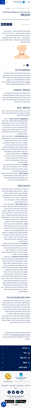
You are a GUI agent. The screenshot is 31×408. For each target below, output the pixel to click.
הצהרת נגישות (12, 385)
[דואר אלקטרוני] (11, 24)
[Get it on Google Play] (20, 401)
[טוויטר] (13, 392)
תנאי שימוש (27, 385)
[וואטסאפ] (8, 24)
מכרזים (15, 388)
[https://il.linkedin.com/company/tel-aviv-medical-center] (21, 392)
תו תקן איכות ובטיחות (8, 381)
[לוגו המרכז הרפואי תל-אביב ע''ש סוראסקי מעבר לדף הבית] (18, 2)
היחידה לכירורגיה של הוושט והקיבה (21, 335)
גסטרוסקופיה (24, 119)
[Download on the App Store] (9, 401)
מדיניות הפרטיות (20, 385)
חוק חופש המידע (4, 385)
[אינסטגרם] (9, 392)
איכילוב (28, 8)
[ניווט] (29, 2)
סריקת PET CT (23, 173)
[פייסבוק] (2, 24)
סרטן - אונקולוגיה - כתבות (18, 8)
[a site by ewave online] (15, 404)
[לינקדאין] (5, 24)
